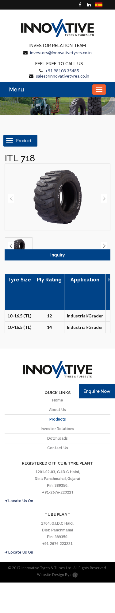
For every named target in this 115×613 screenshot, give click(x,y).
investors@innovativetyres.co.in (61, 52)
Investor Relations (57, 429)
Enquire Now (96, 391)
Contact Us (57, 448)
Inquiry (57, 254)
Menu (16, 89)
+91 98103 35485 (62, 70)
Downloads (57, 438)
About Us (57, 410)
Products (57, 419)
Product (22, 140)
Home (57, 400)
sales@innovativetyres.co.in (62, 76)
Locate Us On (20, 501)
